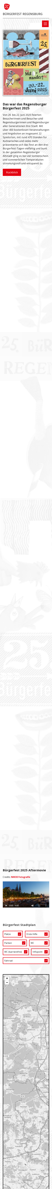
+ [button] (7, 978)
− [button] (7, 982)
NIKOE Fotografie (20, 877)
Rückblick (12, 172)
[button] (45, 23)
